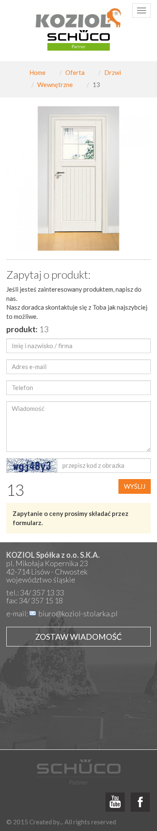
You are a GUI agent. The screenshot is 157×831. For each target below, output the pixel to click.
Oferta (75, 72)
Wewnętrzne (55, 84)
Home (37, 72)
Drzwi (112, 72)
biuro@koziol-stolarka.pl (78, 613)
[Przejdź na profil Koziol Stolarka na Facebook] (140, 802)
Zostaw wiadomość (78, 636)
